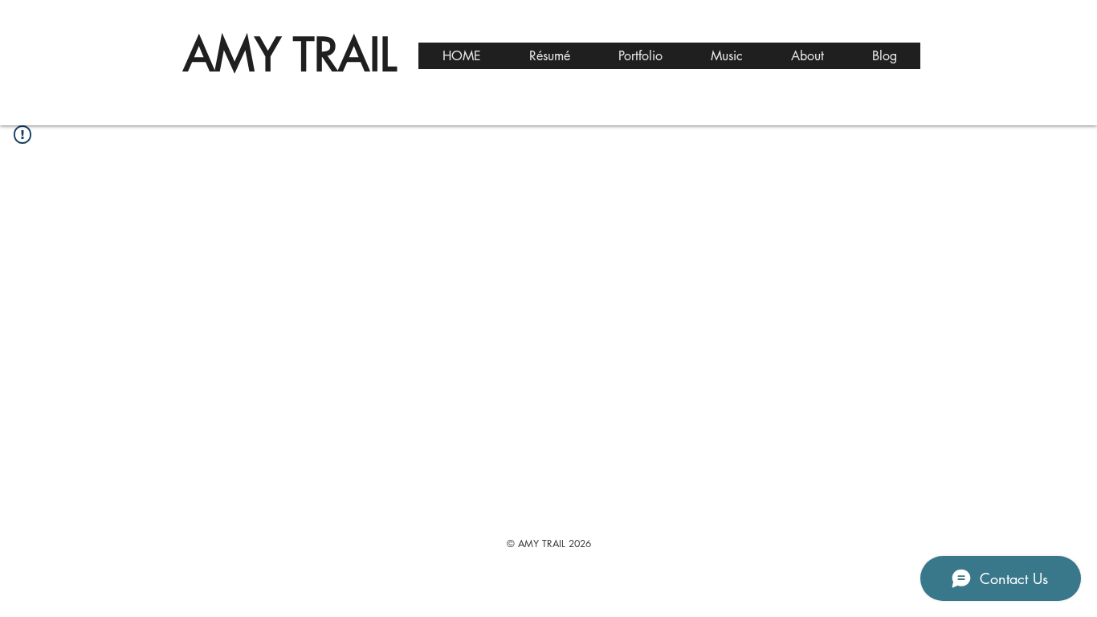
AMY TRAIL (290, 55)
